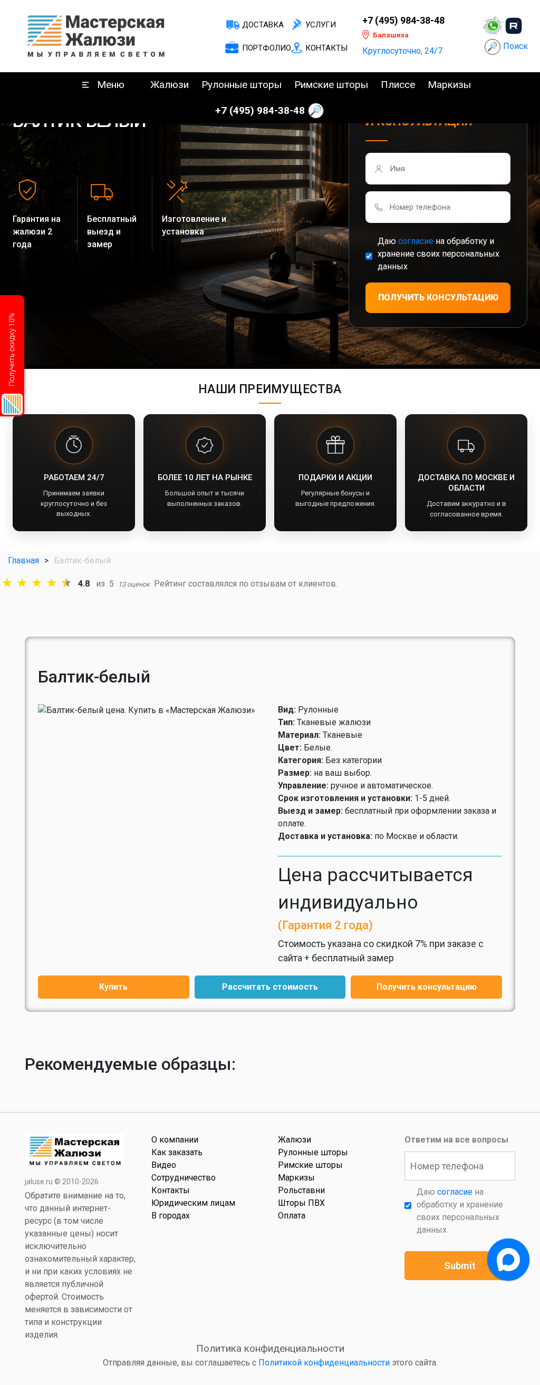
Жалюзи (169, 85)
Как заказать (176, 1152)
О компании (174, 1140)
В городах (170, 1216)
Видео (163, 1165)
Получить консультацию (427, 987)
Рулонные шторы (241, 85)
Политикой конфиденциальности (324, 1363)
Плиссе (398, 85)
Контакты (326, 48)
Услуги (320, 25)
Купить (113, 987)
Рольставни (301, 1190)
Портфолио (266, 48)
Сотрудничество (183, 1178)
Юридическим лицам (193, 1203)
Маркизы (449, 85)
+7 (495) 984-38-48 (403, 20)
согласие (415, 241)
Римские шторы (331, 85)
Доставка (263, 25)
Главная (23, 560)
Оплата (291, 1216)
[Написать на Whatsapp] (492, 25)
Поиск (515, 46)
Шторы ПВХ (301, 1203)
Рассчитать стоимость (270, 987)
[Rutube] (513, 25)
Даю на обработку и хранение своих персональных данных (438, 253)
